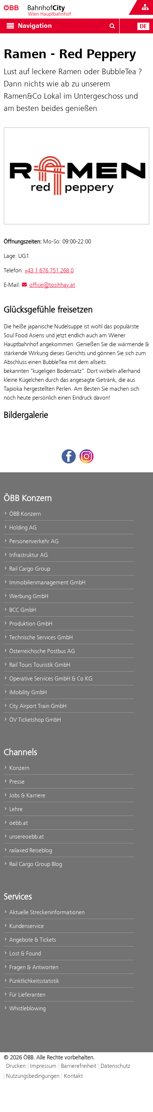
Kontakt (73, 1075)
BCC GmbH (22, 609)
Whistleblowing (27, 1008)
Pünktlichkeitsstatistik (33, 980)
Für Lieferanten (26, 994)
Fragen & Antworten (33, 967)
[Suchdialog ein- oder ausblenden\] (112, 26)
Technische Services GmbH (40, 637)
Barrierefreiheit (78, 1065)
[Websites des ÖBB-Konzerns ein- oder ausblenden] (145, 7)
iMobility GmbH (27, 692)
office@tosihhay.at (52, 284)
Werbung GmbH (28, 596)
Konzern (18, 767)
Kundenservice (26, 925)
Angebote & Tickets (32, 939)
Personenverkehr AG (33, 541)
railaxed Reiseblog (30, 850)
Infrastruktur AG (28, 554)
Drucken (16, 1065)
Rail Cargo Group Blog (35, 863)
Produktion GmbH (30, 623)
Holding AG (22, 527)
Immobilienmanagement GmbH (46, 582)
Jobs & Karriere (26, 795)
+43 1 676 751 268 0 (49, 270)
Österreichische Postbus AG (41, 651)
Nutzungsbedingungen (32, 1075)
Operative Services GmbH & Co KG (50, 678)
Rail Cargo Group (29, 568)
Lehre (15, 809)
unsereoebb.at (26, 836)
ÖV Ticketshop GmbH (34, 719)
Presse (16, 781)
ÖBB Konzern (24, 513)
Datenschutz (115, 1065)
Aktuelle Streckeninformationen (46, 912)
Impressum (43, 1065)
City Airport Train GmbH (37, 705)
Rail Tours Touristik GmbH (39, 664)
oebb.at (18, 822)
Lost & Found (24, 953)
